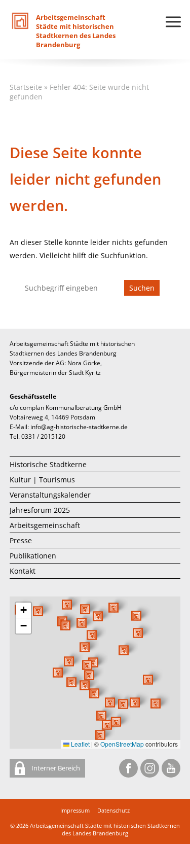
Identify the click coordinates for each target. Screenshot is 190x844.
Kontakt (22, 571)
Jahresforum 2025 (40, 510)
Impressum (75, 810)
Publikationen (33, 555)
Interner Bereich (55, 767)
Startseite (26, 87)
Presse (21, 540)
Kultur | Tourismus (42, 479)
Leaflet (79, 744)
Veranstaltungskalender (50, 495)
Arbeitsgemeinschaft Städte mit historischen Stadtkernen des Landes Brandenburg (105, 829)
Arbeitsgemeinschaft (45, 525)
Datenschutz (113, 810)
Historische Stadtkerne (48, 464)
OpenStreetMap (122, 744)
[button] (124, 650)
